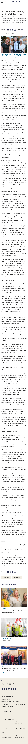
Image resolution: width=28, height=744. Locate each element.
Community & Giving (6, 9)
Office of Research (19, 731)
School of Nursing (5, 728)
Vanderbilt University (20, 728)
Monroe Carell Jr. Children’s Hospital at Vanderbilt (13, 704)
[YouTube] (6, 689)
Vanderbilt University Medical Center (10, 701)
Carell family (6, 577)
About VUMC (18, 740)
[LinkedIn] (13, 689)
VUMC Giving (17, 577)
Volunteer (17, 735)
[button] (2, 2)
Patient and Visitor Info (7, 726)
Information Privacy (6, 737)
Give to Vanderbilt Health (7, 696)
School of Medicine (19, 726)
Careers (3, 740)
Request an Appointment (7, 714)
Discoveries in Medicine (7, 709)
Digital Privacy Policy (20, 737)
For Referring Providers (7, 711)
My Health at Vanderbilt (7, 706)
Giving (2, 735)
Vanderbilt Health (5, 699)
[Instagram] (9, 689)
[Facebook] (4, 689)
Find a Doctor (4, 722)
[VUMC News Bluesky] (15, 689)
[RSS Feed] (2, 689)
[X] (11, 689)
